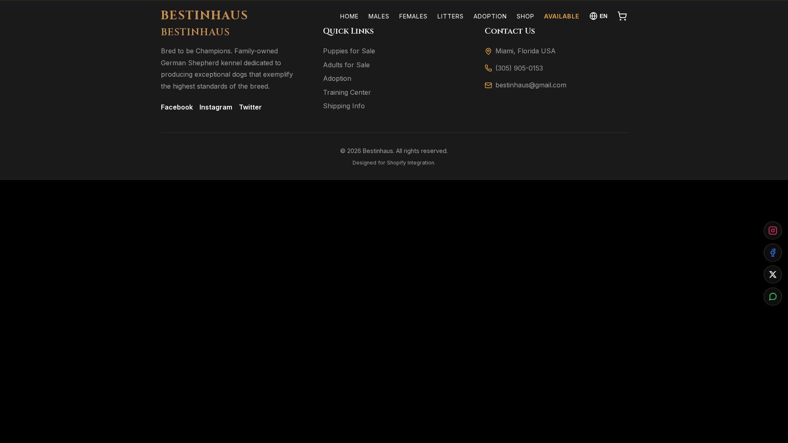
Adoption (490, 16)
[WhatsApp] (773, 297)
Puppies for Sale (349, 51)
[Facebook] (773, 253)
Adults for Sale (346, 65)
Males (379, 16)
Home (349, 16)
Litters (451, 16)
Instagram (215, 107)
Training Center (347, 92)
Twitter (250, 107)
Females (413, 16)
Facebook (177, 107)
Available (562, 16)
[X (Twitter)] (773, 274)
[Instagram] (773, 231)
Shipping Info (344, 106)
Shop (525, 16)
